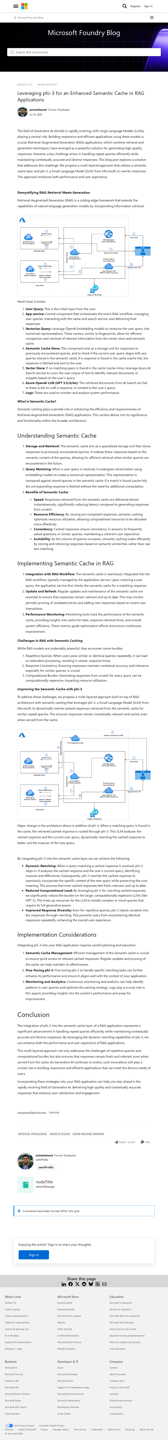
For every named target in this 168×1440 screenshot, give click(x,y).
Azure (60, 1367)
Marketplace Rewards (68, 1407)
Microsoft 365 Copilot (15, 1407)
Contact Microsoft (27, 1429)
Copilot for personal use (17, 1329)
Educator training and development (127, 1335)
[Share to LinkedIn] (64, 1283)
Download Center (66, 1309)
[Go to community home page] (24, 6)
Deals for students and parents (125, 1342)
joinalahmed (38, 110)
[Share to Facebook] (70, 1283)
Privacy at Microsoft (119, 1387)
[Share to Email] (104, 1283)
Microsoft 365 (12, 1387)
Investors (114, 1393)
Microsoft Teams (13, 1400)
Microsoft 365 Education (122, 1322)
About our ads (146, 1429)
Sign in (34, 1255)
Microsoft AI (11, 1367)
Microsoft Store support (69, 1315)
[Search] (124, 6)
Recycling (130, 1429)
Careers (113, 1367)
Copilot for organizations (17, 1322)
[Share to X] (77, 1283)
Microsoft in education (121, 1302)
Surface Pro (10, 1302)
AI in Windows (12, 1335)
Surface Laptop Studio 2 (16, 1315)
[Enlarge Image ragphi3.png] (84, 775)
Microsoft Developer (67, 1374)
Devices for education (120, 1309)
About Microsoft (118, 1374)
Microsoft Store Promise (69, 1342)
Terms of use (80, 1429)
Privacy (44, 1429)
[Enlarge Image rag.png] (84, 256)
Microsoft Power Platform (17, 1393)
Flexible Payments (66, 1348)
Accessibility (116, 1407)
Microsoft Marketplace (68, 1400)
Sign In (148, 6)
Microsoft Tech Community (70, 1393)
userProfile (46, 1167)
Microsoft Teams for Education (125, 1315)
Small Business (12, 1413)
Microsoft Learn (65, 1380)
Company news (117, 1380)
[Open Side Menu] (15, 6)
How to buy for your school (123, 1329)
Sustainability (116, 1413)
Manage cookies (61, 1429)
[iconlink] (25, 1185)
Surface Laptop (12, 1309)
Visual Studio (63, 1413)
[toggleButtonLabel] (152, 17)
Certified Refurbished (67, 1335)
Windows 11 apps (13, 1348)
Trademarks (97, 1429)
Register (136, 6)
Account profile (64, 1302)
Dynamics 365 (12, 1380)
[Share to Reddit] (84, 1283)
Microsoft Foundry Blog (30, 17)
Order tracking (64, 1329)
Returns (61, 1322)
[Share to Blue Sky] (91, 1283)
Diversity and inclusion (121, 1400)
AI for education (117, 1348)
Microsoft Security (14, 1374)
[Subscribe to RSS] (97, 1283)
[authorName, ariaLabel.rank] (22, 112)
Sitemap (9, 1429)
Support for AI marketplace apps (73, 1387)
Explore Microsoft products (18, 1342)
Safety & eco (114, 1429)
